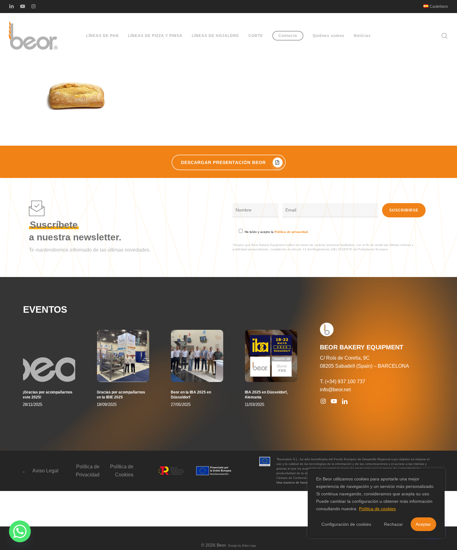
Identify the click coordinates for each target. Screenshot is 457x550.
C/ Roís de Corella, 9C (345, 358)
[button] (229, 162)
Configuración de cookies (346, 524)
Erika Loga (249, 545)
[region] (376, 503)
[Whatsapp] (20, 531)
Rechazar (393, 524)
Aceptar (423, 524)
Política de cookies (377, 508)
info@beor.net (335, 389)
